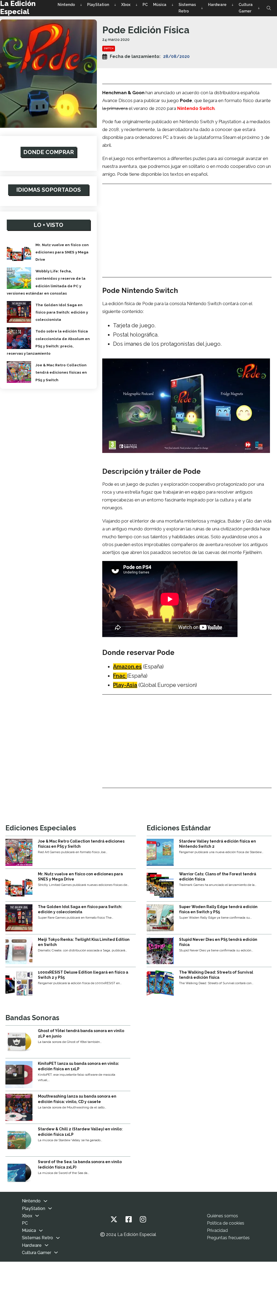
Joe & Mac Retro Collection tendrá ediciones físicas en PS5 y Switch (61, 372)
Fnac (120, 676)
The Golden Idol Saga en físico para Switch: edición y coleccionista (61, 312)
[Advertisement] (187, 227)
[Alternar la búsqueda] (269, 8)
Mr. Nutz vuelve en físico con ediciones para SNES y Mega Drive (62, 252)
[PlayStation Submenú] (115, 5)
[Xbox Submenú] (136, 5)
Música (159, 4)
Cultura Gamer (246, 7)
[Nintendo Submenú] (81, 5)
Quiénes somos (222, 1215)
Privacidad (217, 1230)
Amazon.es (127, 666)
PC (145, 4)
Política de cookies (225, 1223)
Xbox (125, 4)
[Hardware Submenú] (232, 5)
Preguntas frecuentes (228, 1237)
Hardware (217, 4)
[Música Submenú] (172, 5)
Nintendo (66, 4)
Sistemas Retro (187, 7)
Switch (109, 48)
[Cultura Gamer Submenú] (259, 8)
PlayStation (98, 4)
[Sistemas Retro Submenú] (202, 8)
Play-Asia (125, 685)
